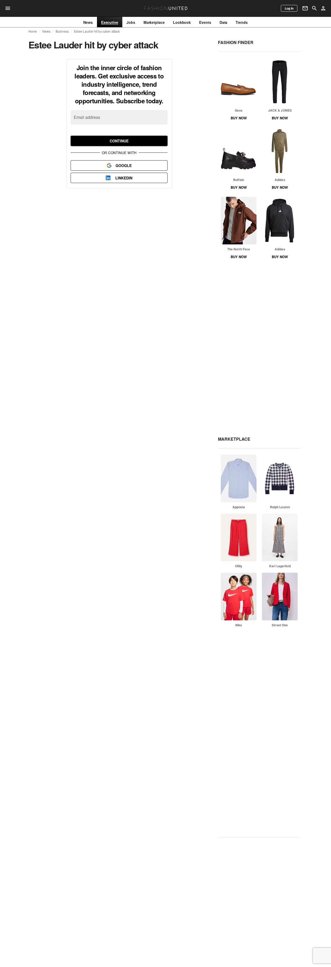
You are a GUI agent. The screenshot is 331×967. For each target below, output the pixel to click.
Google (124, 165)
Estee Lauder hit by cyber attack (97, 31)
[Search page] (314, 8)
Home (32, 31)
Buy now (239, 117)
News (46, 31)
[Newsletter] (305, 8)
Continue (119, 140)
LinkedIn (123, 177)
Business (62, 31)
